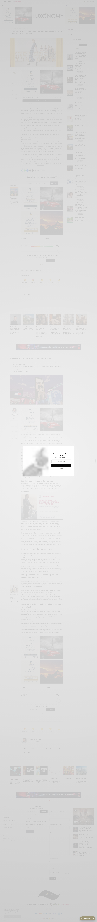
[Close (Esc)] (72, 448)
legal (62, 468)
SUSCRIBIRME (61, 465)
